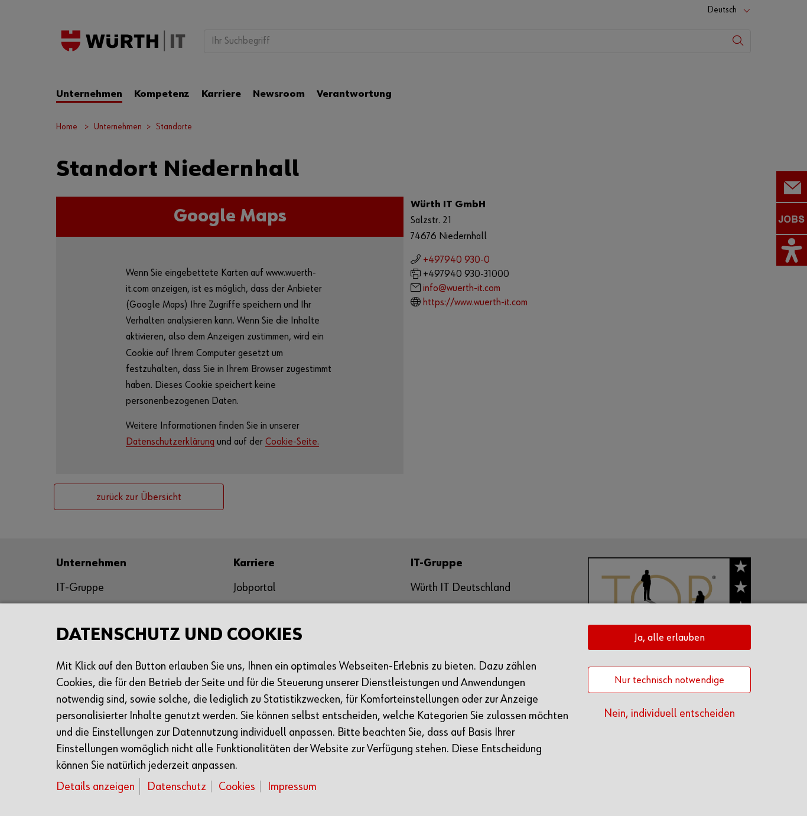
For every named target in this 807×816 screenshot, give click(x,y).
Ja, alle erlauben (669, 637)
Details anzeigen (95, 786)
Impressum (292, 786)
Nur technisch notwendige (669, 680)
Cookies (237, 786)
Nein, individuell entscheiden (669, 713)
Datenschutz (176, 786)
